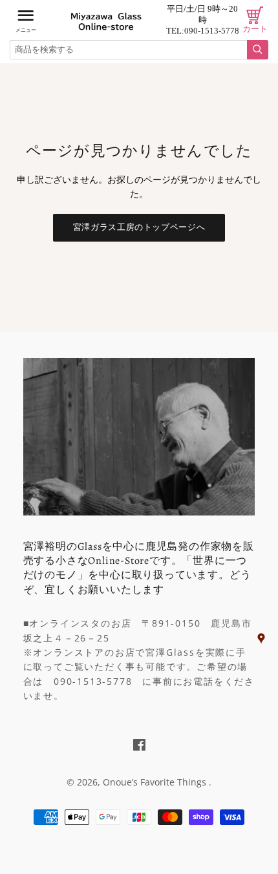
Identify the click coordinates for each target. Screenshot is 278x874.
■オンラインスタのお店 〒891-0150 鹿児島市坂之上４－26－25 (137, 630)
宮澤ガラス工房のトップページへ (139, 227)
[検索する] (257, 49)
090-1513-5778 (211, 31)
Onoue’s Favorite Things (156, 782)
